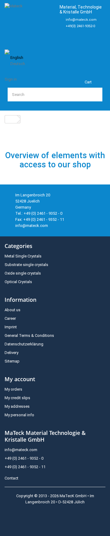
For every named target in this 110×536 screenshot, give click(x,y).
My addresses (17, 406)
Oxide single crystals (23, 273)
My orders (13, 389)
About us (12, 310)
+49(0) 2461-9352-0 (80, 26)
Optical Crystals (18, 281)
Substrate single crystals (26, 264)
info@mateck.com (81, 20)
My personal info (19, 415)
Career (10, 318)
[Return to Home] (11, 119)
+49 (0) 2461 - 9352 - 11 (25, 467)
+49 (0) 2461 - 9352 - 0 (24, 458)
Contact (11, 478)
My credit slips (17, 398)
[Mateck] (29, 22)
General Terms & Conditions (29, 335)
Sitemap (12, 361)
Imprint (11, 327)
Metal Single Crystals (23, 256)
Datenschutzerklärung (24, 344)
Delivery (11, 352)
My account (20, 379)
